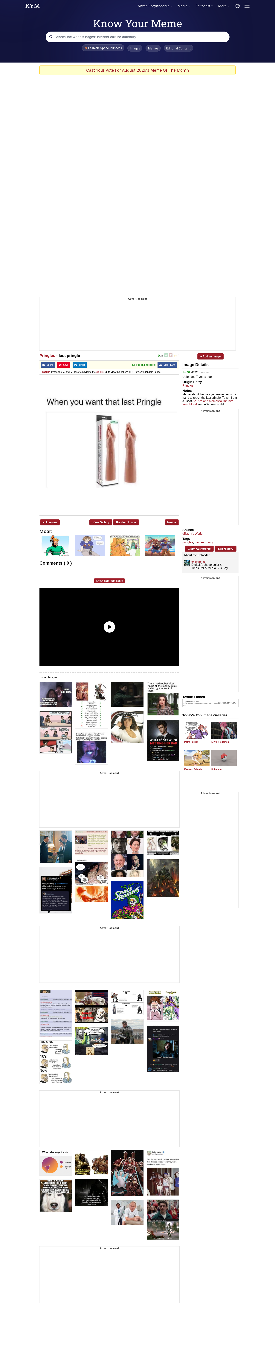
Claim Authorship (199, 548)
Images (135, 48)
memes (199, 542)
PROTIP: (46, 372)
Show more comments (109, 580)
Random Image (126, 522)
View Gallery (101, 522)
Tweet (81, 365)
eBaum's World (192, 533)
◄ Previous (49, 522)
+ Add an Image (210, 356)
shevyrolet (198, 561)
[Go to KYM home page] (32, 7)
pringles (187, 542)
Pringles (47, 355)
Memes (153, 48)
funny (209, 542)
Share (49, 365)
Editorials (203, 6)
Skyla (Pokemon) (220, 742)
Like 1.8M (168, 365)
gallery (99, 372)
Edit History (225, 548)
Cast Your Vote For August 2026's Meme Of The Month (137, 70)
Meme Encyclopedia (153, 6)
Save (65, 365)
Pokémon (216, 769)
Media (182, 6)
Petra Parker (191, 742)
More (222, 6)
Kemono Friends (193, 769)
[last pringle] (109, 445)
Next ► (172, 522)
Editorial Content (178, 48)
